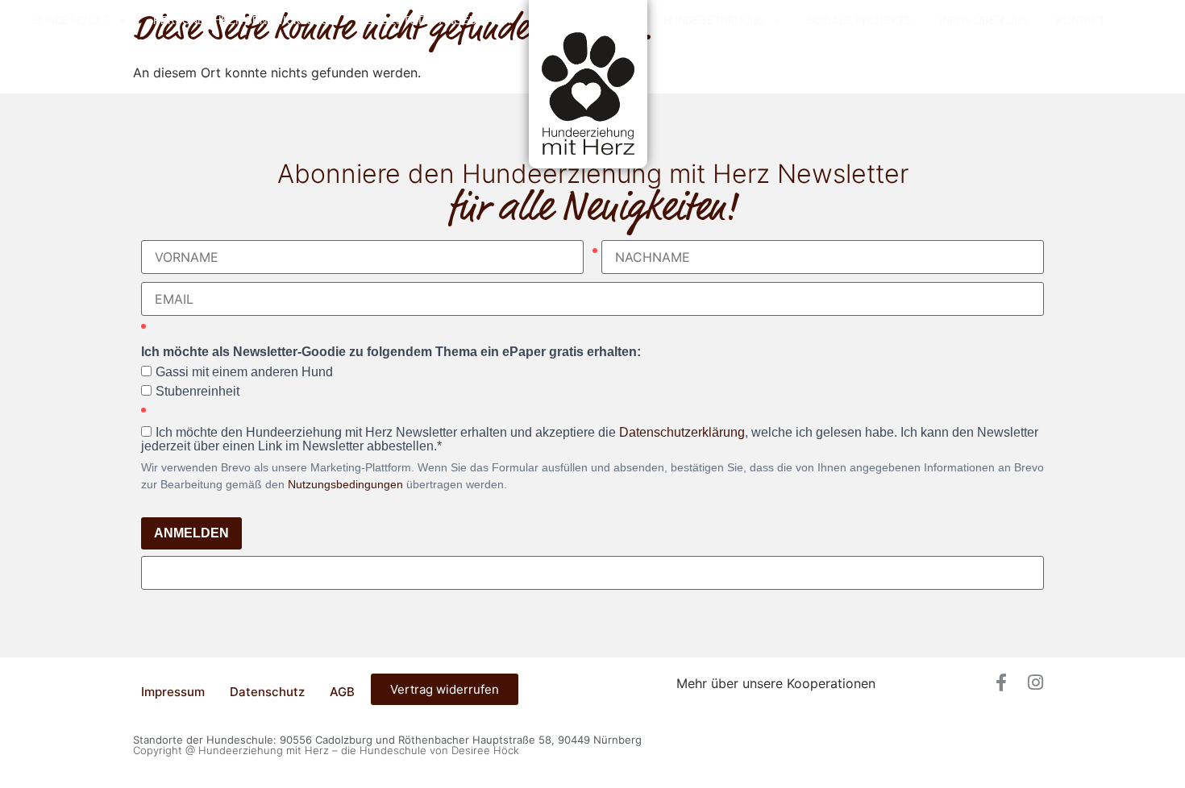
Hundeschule (72, 21)
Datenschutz (267, 691)
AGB (342, 691)
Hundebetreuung (714, 21)
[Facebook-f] (1001, 682)
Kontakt (1080, 21)
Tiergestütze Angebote (427, 21)
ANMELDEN (191, 533)
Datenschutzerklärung (682, 432)
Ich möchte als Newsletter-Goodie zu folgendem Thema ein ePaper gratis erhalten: (391, 352)
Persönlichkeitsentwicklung (241, 21)
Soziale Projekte (859, 21)
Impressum (173, 691)
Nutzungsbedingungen (345, 484)
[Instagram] (1035, 682)
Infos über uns (984, 21)
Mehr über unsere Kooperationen (775, 683)
